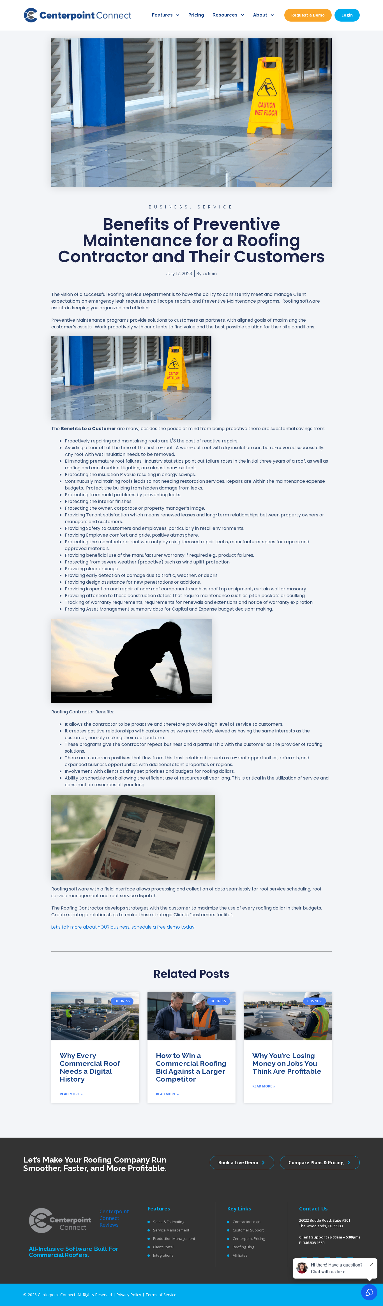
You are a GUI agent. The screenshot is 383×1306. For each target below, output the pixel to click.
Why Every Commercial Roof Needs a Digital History (90, 1067)
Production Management (174, 1238)
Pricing (196, 15)
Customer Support (248, 1230)
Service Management (171, 1230)
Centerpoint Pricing (249, 1238)
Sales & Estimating (168, 1221)
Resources (225, 15)
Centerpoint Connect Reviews (114, 1218)
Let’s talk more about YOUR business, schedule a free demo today (123, 927)
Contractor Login (246, 1221)
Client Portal (163, 1246)
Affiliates (240, 1255)
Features (162, 15)
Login (347, 15)
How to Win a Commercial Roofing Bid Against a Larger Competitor (191, 1067)
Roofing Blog (243, 1246)
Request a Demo (308, 15)
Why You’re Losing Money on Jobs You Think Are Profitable (286, 1063)
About (260, 15)
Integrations (163, 1255)
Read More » (71, 1094)
